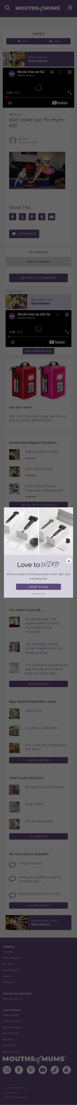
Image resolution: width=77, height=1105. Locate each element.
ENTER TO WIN (38, 587)
